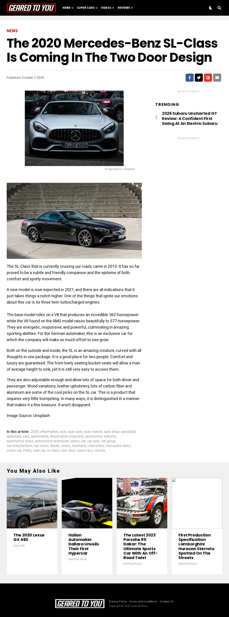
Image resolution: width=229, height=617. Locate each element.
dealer (55, 446)
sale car (39, 450)
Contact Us (167, 601)
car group (108, 441)
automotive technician (52, 441)
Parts (27, 450)
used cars (85, 450)
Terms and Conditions (143, 601)
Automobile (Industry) (67, 436)
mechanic (79, 446)
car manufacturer (20, 446)
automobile (40, 436)
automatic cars (18, 436)
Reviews (124, 7)
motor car (14, 450)
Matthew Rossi (77, 559)
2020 (35, 432)
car (83, 441)
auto (63, 432)
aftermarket (49, 432)
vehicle (99, 450)
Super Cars (86, 7)
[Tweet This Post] (199, 78)
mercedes (96, 446)
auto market (93, 432)
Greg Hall (19, 545)
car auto (93, 441)
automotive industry (100, 436)
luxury (65, 446)
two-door (68, 450)
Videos (106, 7)
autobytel (128, 432)
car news (41, 446)
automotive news (20, 441)
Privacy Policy (118, 601)
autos (75, 441)
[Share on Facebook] (190, 78)
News (66, 7)
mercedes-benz (118, 446)
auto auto (75, 432)
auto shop (111, 432)
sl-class (53, 450)
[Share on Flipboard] (208, 78)
